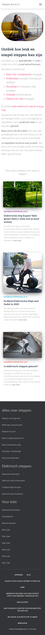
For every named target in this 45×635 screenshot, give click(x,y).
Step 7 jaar (6, 563)
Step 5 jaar (6, 550)
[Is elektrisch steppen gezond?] (22, 345)
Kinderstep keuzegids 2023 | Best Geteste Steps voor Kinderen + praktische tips (22, 595)
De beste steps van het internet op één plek (22, 581)
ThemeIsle (32, 629)
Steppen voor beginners (11, 418)
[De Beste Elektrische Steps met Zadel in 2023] (22, 273)
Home (22, 587)
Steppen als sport (9, 432)
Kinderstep (12, 78)
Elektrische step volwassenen (13, 481)
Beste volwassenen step (11, 445)
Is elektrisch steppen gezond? (21, 366)
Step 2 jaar (6, 530)
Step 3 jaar (6, 536)
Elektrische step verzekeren (12, 494)
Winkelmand (22, 623)
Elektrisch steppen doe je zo (15, 212)
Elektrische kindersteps (11, 510)
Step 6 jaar (6, 556)
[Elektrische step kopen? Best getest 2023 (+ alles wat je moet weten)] (22, 194)
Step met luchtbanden (10, 458)
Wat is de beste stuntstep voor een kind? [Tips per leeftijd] (22, 610)
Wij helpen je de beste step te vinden (22, 617)
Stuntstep (11, 86)
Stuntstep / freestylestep (11, 451)
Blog (29, 575)
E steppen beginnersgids (11, 487)
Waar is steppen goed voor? (13, 438)
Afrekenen (18, 575)
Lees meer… (17, 240)
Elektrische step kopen (10, 474)
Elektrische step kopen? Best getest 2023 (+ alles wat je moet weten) (21, 218)
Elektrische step (15, 98)
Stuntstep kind (7, 517)
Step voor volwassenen (19, 74)
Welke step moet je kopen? (12, 425)
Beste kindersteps (9, 523)
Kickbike (10, 94)
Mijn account (22, 602)
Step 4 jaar (6, 543)
